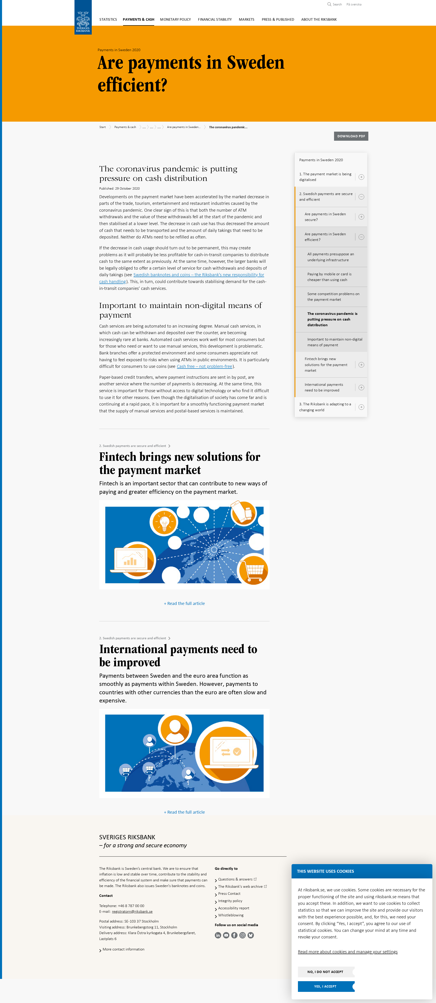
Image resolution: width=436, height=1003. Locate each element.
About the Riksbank (319, 20)
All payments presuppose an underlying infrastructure (330, 256)
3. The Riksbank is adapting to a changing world (325, 406)
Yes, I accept (325, 986)
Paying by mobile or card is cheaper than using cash (329, 276)
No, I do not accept (325, 972)
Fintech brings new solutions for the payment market (326, 364)
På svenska (354, 4)
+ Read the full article (184, 603)
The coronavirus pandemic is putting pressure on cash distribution (332, 319)
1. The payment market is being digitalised (325, 176)
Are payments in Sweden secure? (325, 216)
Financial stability (215, 20)
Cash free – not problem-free (204, 366)
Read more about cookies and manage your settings (348, 952)
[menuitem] (353, 4)
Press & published (278, 20)
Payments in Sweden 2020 (321, 159)
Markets (246, 20)
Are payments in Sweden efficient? (325, 236)
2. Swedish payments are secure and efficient (132, 446)
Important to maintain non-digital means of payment (335, 342)
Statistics (108, 20)
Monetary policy (175, 20)
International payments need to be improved (324, 387)
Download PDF (351, 136)
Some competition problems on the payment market (333, 296)
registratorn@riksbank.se (132, 911)
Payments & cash (138, 20)
